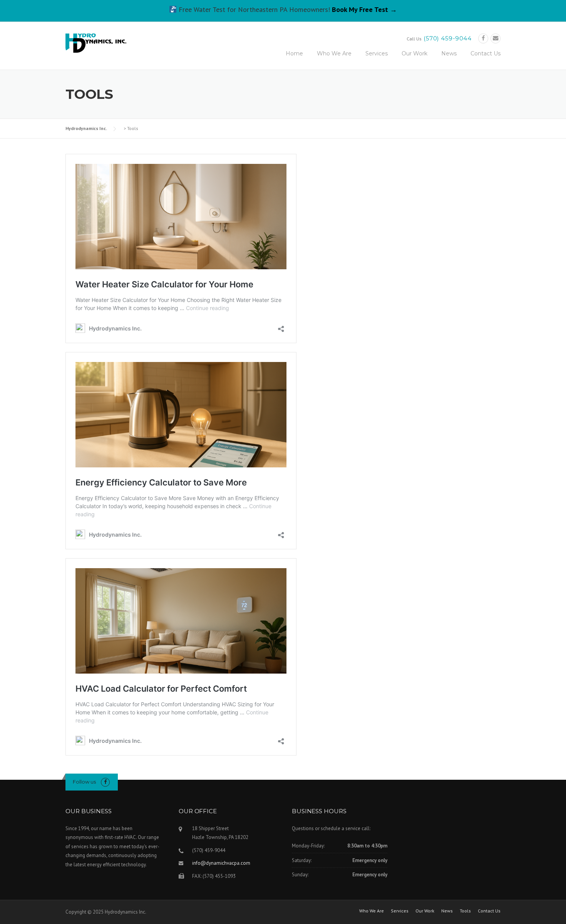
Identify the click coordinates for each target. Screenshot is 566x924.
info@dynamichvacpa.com (221, 863)
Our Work (414, 53)
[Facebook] (483, 38)
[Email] (496, 38)
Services (376, 53)
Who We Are (334, 53)
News (449, 53)
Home (294, 53)
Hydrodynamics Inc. (86, 128)
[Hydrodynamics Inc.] (95, 42)
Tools (465, 911)
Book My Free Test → (364, 9)
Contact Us (486, 53)
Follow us (84, 782)
